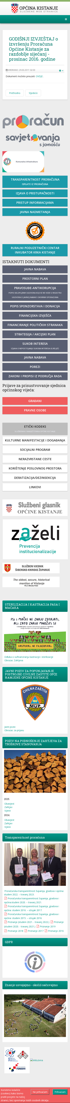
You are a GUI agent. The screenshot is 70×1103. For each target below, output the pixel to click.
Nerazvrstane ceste (35, 459)
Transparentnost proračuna (35, 181)
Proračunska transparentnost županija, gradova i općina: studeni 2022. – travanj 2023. (34, 892)
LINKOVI (35, 487)
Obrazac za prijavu (14, 730)
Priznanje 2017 (35, 930)
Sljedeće (33, 93)
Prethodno (14, 93)
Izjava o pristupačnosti (35, 193)
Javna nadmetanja (35, 212)
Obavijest (9, 803)
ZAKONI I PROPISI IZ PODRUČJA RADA (35, 376)
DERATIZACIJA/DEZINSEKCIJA (35, 478)
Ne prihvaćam (40, 1091)
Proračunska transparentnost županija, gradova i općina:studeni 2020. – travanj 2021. (31, 900)
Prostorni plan (35, 279)
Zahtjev (8, 807)
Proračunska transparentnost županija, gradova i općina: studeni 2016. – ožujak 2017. (31, 908)
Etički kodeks (35, 429)
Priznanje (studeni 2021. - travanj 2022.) (28, 922)
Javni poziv (9, 726)
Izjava (7, 810)
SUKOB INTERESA (35, 346)
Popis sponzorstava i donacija (35, 306)
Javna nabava (35, 269)
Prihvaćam (60, 1091)
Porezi (35, 367)
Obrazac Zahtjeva (13, 660)
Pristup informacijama (35, 203)
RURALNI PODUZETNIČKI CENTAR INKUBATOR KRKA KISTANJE (35, 250)
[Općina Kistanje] (35, 8)
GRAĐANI (35, 401)
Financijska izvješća (35, 315)
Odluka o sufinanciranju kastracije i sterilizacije (28, 656)
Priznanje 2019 (48, 926)
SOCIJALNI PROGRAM (35, 450)
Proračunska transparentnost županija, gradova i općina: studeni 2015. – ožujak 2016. (31, 916)
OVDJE (39, 76)
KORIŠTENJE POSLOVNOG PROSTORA (35, 468)
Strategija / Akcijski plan (35, 334)
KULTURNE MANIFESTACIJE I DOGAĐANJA (35, 440)
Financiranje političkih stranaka (35, 325)
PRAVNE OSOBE (35, 410)
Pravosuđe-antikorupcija (35, 292)
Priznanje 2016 (56, 930)
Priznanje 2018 (15, 930)
